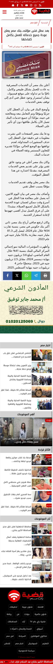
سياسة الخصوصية (27, 651)
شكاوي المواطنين (39, 636)
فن (18, 614)
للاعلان (7, 643)
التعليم (45, 643)
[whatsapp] (26, 276)
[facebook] (7, 276)
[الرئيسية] (13, 5)
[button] (6, 433)
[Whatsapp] (35, 5)
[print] (45, 276)
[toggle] (4, 12)
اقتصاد (40, 607)
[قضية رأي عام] (41, 12)
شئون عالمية (40, 614)
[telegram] (36, 276)
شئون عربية (27, 607)
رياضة (9, 614)
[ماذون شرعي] (26, 307)
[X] (17, 276)
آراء (23, 622)
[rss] (40, 5)
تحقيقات (13, 607)
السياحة (22, 636)
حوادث (27, 614)
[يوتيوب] (26, 5)
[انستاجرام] (31, 5)
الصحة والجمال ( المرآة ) (21, 629)
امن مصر (10, 636)
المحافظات (12, 622)
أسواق (40, 629)
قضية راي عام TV (37, 622)
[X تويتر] (22, 5)
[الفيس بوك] (17, 5)
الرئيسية (44, 22)
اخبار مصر (33, 22)
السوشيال (32, 643)
